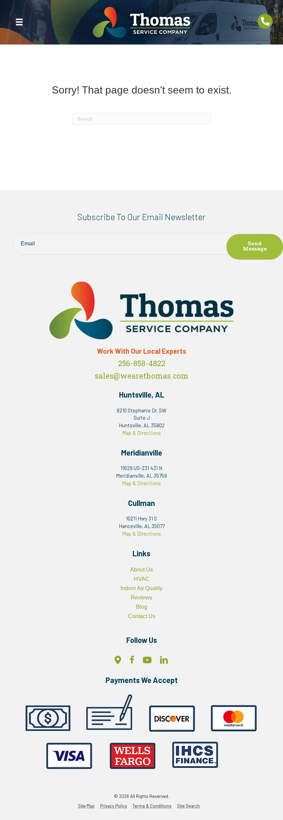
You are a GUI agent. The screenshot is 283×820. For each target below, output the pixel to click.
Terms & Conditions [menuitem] (152, 806)
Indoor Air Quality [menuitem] (141, 588)
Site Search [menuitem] (188, 806)
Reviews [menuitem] (141, 598)
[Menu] (19, 22)
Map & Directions (141, 433)
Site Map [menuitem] (86, 806)
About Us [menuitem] (141, 570)
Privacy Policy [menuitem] (113, 806)
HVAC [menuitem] (141, 579)
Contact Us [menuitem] (141, 616)
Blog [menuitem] (141, 607)
